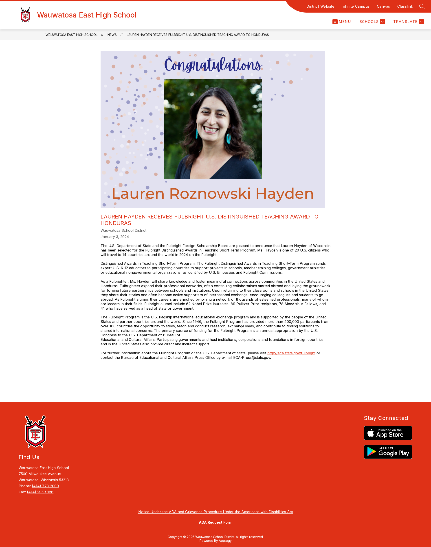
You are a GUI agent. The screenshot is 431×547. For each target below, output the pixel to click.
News (112, 35)
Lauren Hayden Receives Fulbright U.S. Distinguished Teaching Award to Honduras (198, 35)
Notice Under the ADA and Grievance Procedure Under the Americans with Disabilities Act (215, 512)
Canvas (383, 6)
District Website (320, 6)
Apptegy (225, 541)
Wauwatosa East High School (71, 35)
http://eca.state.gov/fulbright (291, 353)
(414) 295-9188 (40, 492)
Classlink (405, 6)
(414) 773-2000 (45, 486)
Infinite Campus (355, 6)
